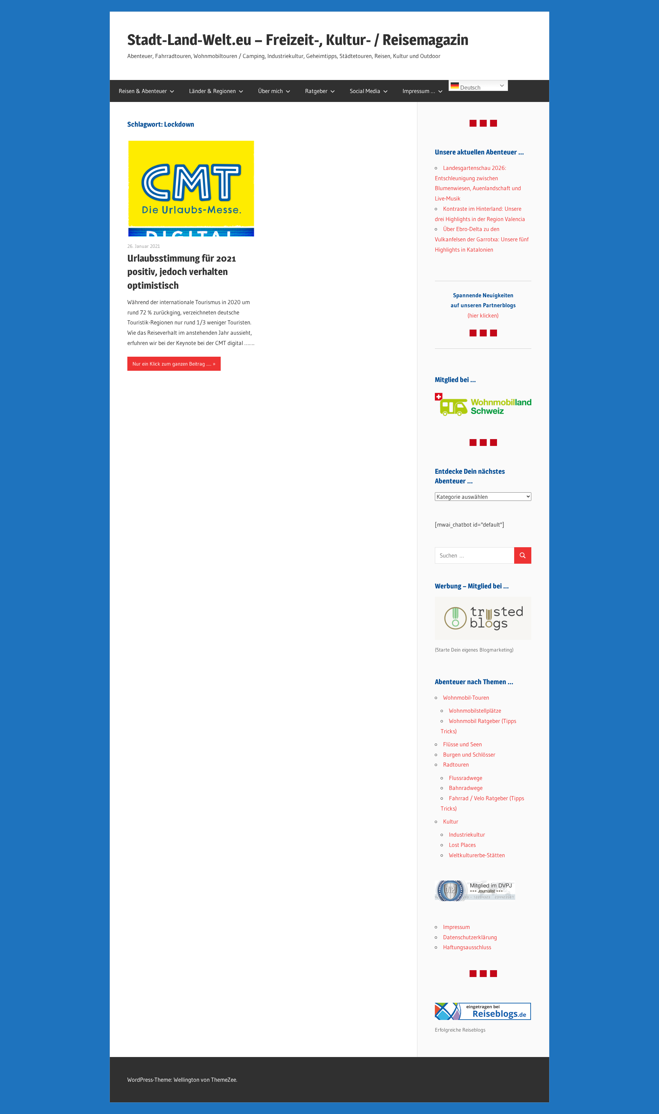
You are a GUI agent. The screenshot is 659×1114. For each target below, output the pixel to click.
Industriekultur (467, 834)
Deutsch (470, 88)
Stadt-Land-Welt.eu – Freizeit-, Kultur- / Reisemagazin (298, 39)
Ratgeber (316, 90)
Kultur (450, 821)
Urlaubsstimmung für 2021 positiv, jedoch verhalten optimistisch (181, 271)
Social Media (365, 90)
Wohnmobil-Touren (466, 697)
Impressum (456, 926)
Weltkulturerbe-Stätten (477, 855)
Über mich (270, 90)
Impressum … (419, 90)
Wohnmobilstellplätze (475, 710)
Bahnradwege (466, 787)
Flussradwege (465, 777)
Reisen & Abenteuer (143, 90)
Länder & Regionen (212, 90)
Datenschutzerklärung (470, 937)
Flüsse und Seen (462, 744)
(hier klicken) (483, 305)
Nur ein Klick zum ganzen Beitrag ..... (171, 363)
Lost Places (462, 844)
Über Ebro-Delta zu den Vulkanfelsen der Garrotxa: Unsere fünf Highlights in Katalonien (482, 239)
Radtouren (456, 764)
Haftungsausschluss (467, 947)
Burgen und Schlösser (469, 754)
